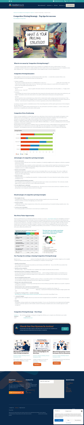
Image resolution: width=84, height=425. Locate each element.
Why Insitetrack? (41, 5)
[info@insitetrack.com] (53, 1)
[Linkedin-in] (11, 1)
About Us (68, 384)
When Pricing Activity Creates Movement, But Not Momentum (61, 352)
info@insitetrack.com (59, 1)
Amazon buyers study (51, 218)
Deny (68, 420)
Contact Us (68, 388)
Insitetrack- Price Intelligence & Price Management (21, 12)
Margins (19, 355)
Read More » (16, 363)
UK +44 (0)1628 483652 (70, 1)
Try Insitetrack (70, 5)
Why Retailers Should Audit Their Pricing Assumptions (21, 352)
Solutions (49, 5)
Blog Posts (32, 12)
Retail (24, 18)
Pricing (21, 18)
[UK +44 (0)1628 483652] (65, 1)
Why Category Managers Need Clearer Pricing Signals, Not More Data (41, 351)
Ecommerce (15, 355)
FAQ (67, 385)
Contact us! (16, 315)
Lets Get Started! (65, 329)
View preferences (78, 420)
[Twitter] (9, 1)
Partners (56, 5)
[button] (81, 411)
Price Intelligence (16, 18)
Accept (59, 420)
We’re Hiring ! (69, 390)
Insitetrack (16, 407)
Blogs (67, 387)
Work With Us (69, 391)
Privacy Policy (11, 410)
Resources (61, 5)
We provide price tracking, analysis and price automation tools (28, 294)
